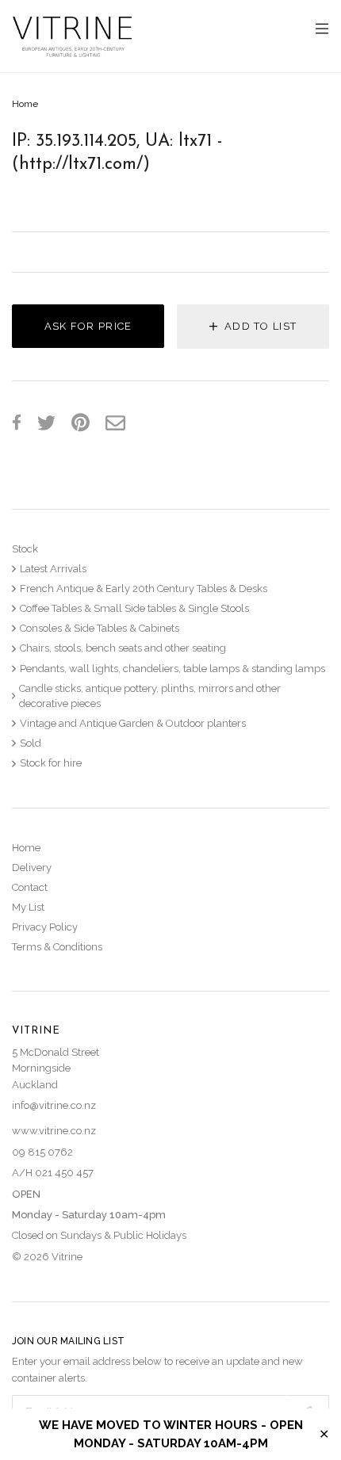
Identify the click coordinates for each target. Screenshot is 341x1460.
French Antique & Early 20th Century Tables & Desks (143, 588)
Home (25, 103)
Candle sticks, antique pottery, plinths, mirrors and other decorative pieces (150, 696)
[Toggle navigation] (322, 29)
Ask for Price (88, 326)
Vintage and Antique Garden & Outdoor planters (133, 723)
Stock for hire (51, 763)
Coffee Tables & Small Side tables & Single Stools (134, 608)
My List (28, 907)
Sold (30, 743)
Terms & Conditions (57, 947)
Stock (25, 549)
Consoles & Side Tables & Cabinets (99, 628)
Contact (30, 887)
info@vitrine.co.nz (54, 1105)
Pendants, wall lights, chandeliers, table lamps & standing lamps (172, 669)
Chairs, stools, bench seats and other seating (123, 648)
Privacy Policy (45, 927)
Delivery (32, 867)
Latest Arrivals (53, 569)
